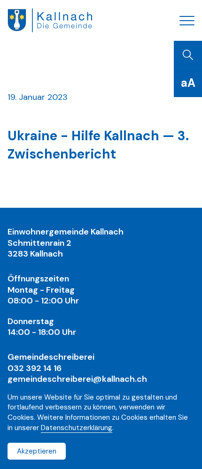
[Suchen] (188, 55)
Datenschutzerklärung (76, 427)
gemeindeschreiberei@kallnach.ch (77, 379)
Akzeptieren (36, 451)
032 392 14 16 (35, 368)
